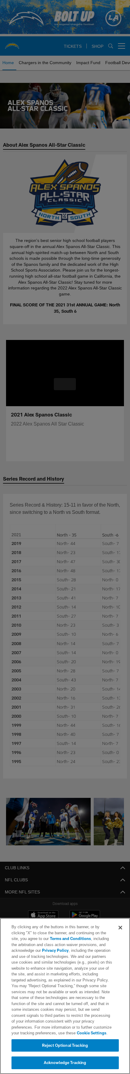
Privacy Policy (54, 950)
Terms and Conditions (53, 938)
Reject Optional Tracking (65, 1045)
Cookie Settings (66, 1032)
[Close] (120, 927)
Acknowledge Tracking (65, 1062)
